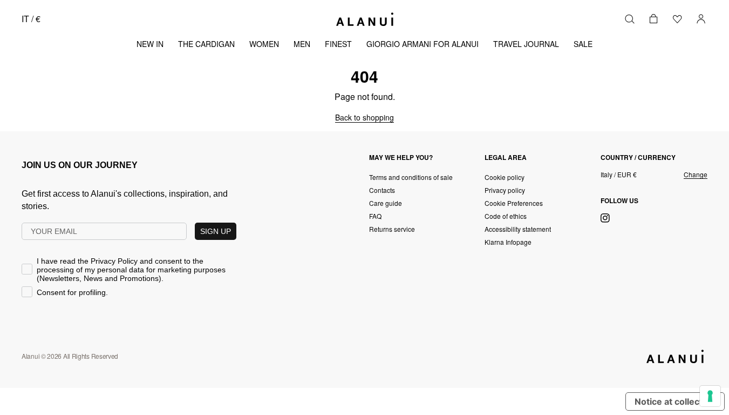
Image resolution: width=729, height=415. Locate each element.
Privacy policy (505, 190)
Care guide (385, 203)
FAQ (375, 215)
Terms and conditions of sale (411, 177)
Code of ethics (506, 215)
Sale (583, 43)
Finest (338, 43)
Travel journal (526, 43)
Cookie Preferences (514, 203)
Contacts (382, 190)
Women (264, 43)
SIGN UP (215, 231)
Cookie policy (504, 177)
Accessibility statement (518, 228)
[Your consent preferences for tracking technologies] (710, 396)
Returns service (392, 228)
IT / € (31, 18)
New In (150, 43)
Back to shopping (364, 117)
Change (695, 174)
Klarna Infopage (508, 241)
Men (302, 43)
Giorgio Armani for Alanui (422, 43)
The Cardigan (206, 43)
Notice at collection (675, 401)
